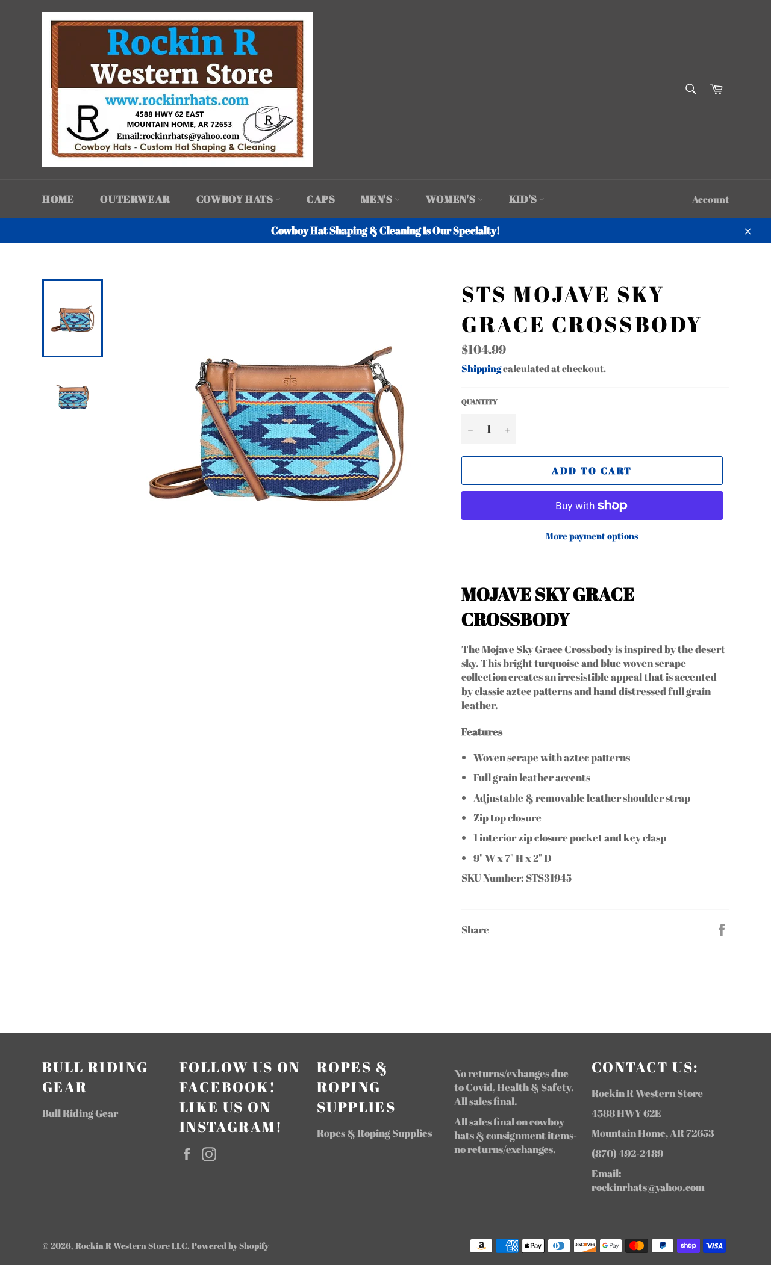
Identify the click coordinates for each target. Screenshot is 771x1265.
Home (58, 199)
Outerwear (135, 199)
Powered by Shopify (230, 1245)
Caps (321, 199)
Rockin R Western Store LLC (131, 1245)
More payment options (592, 536)
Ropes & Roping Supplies (374, 1133)
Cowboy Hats (235, 199)
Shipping (481, 368)
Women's (452, 199)
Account (710, 199)
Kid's (524, 199)
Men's (378, 199)
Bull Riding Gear (80, 1113)
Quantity (479, 401)
